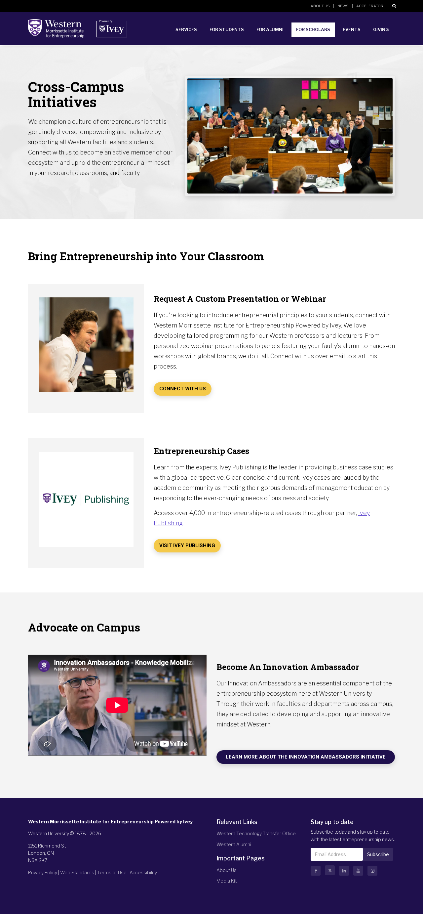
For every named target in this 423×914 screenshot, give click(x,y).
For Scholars (313, 29)
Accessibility (143, 872)
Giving (381, 29)
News (343, 6)
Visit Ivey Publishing (187, 545)
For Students (227, 29)
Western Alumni (233, 844)
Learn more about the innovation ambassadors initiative (306, 757)
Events (352, 29)
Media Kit (226, 881)
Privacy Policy (42, 872)
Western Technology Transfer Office (256, 833)
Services (186, 29)
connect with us (182, 389)
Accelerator (369, 6)
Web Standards (77, 872)
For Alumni (270, 29)
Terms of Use (112, 872)
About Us (320, 6)
